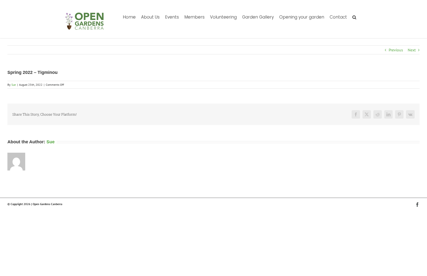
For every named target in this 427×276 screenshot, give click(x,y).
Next (412, 49)
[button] (354, 16)
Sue (13, 84)
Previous (396, 49)
